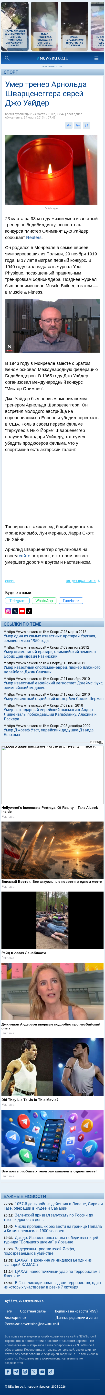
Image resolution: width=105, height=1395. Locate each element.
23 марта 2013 (74, 632)
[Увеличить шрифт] (77, 125)
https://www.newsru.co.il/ (26, 632)
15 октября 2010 (76, 694)
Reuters (34, 237)
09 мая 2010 (73, 705)
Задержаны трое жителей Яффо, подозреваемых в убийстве (39, 1251)
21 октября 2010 (76, 679)
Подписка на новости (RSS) (76, 1311)
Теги (8, 1311)
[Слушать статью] (91, 125)
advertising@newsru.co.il (40, 1324)
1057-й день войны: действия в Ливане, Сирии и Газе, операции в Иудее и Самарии (53, 1206)
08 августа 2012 (76, 647)
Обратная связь (33, 1311)
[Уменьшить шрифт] (69, 125)
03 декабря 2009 (76, 726)
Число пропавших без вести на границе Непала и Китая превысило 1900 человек (53, 1228)
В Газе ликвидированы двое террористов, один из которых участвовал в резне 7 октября (52, 1285)
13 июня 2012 (74, 663)
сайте (24, 555)
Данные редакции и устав (76, 1318)
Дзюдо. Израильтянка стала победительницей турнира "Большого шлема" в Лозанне (51, 1240)
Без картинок (15, 1318)
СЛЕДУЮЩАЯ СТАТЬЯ (81, 581)
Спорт (11, 72)
